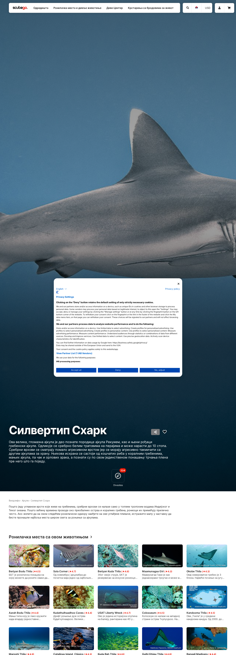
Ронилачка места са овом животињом (48, 537)
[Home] (20, 8)
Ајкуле (25, 500)
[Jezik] (196, 8)
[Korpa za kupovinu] (229, 8)
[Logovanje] (219, 8)
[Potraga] (187, 8)
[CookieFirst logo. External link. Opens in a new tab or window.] (57, 292)
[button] (61, 289)
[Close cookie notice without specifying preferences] (178, 283)
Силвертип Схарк (40, 500)
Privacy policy (172, 288)
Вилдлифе (14, 500)
